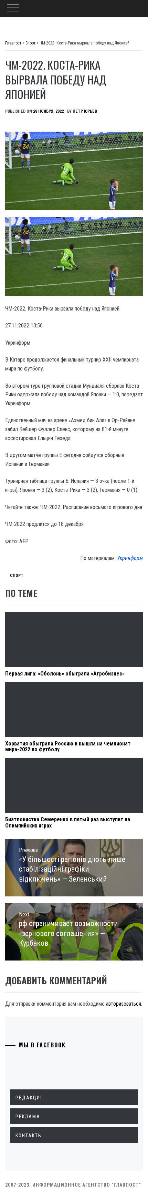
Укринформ (130, 558)
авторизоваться (123, 1003)
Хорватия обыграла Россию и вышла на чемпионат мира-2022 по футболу (67, 746)
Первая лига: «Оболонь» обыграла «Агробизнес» (65, 673)
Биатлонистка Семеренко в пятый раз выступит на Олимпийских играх (67, 822)
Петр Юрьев (85, 111)
